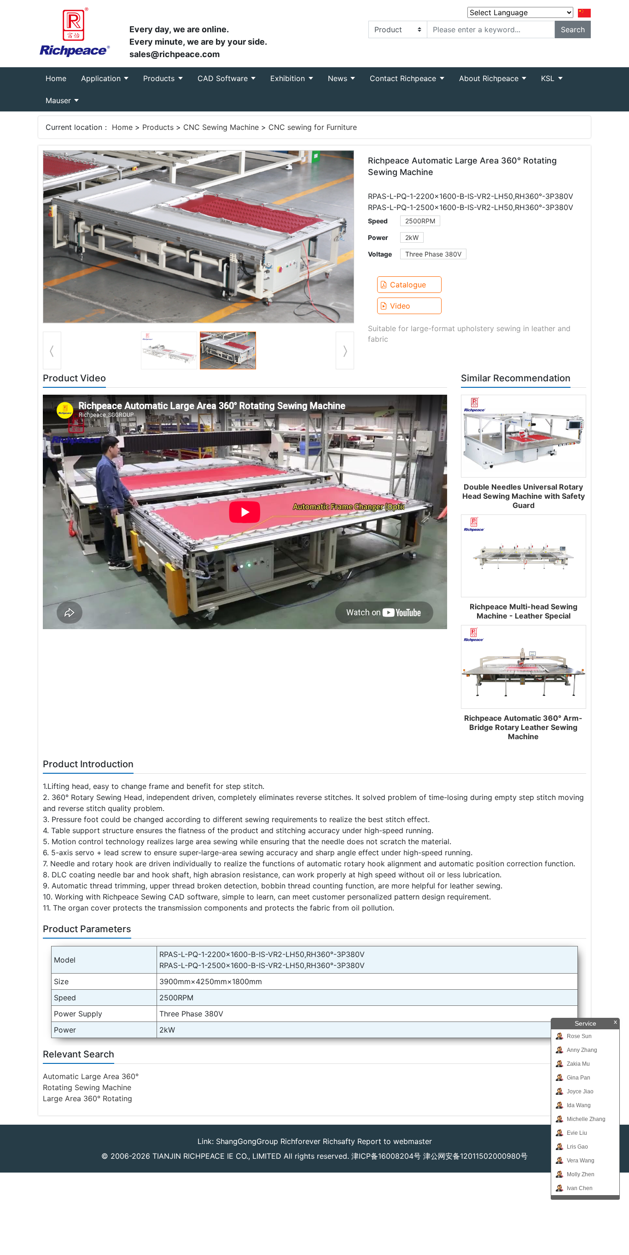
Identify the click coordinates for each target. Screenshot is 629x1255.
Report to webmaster (394, 1141)
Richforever (300, 1141)
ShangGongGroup (247, 1141)
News (338, 78)
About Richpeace (490, 78)
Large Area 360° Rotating (87, 1098)
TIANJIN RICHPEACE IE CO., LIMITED (216, 1156)
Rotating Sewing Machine (87, 1087)
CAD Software (224, 78)
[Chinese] (584, 12)
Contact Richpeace (404, 78)
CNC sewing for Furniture (312, 127)
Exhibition (288, 78)
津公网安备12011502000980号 (475, 1156)
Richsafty (339, 1141)
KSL (549, 78)
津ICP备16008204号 (386, 1156)
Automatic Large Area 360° (91, 1076)
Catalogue (408, 284)
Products (160, 78)
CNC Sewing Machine (221, 127)
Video (400, 305)
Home (60, 78)
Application (102, 78)
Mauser (59, 100)
